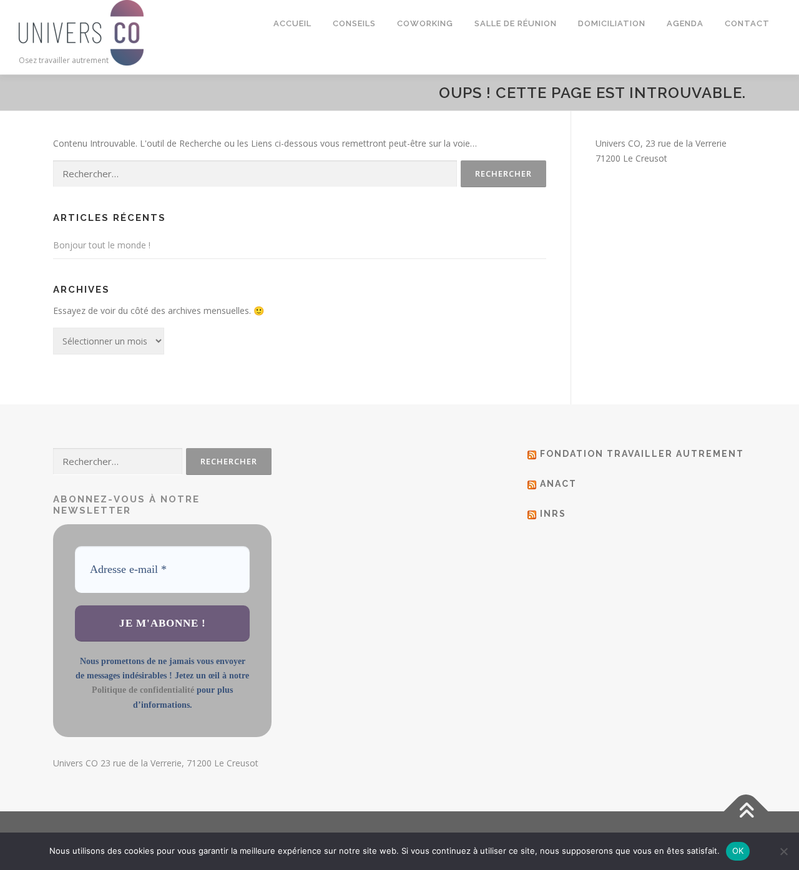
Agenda (685, 23)
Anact (558, 484)
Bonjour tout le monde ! (101, 245)
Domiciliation (611, 23)
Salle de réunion (515, 23)
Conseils (354, 23)
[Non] (783, 851)
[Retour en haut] (746, 811)
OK (738, 851)
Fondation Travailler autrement (642, 454)
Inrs (553, 514)
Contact (747, 23)
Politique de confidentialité (143, 690)
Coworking (425, 23)
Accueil (292, 23)
